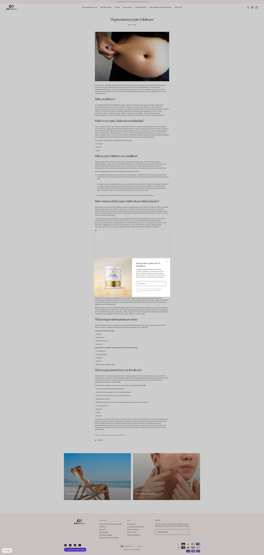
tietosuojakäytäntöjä (147, 290)
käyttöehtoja (157, 290)
